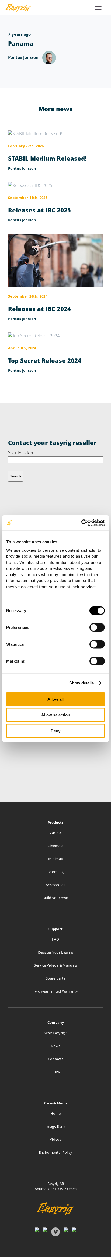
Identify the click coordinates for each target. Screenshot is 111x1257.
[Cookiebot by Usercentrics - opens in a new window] (81, 522)
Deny (55, 730)
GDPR (55, 1071)
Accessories (55, 884)
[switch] (97, 627)
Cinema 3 (55, 845)
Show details (81, 682)
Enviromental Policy (55, 1152)
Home (55, 1113)
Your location (20, 453)
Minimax (55, 858)
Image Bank (55, 1126)
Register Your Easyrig (55, 952)
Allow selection (55, 715)
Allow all (55, 699)
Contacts (55, 1058)
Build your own (55, 897)
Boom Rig (55, 871)
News (55, 1045)
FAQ (55, 939)
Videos (55, 1139)
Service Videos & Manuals (55, 965)
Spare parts (55, 978)
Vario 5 (55, 832)
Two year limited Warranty (55, 991)
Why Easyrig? (55, 1032)
